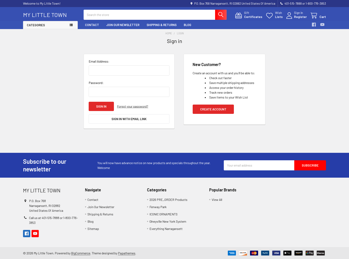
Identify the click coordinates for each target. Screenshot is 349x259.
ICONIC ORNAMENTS (163, 214)
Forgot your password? (132, 106)
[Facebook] (313, 24)
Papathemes (126, 253)
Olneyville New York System (167, 221)
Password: (96, 83)
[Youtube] (322, 24)
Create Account (213, 109)
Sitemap (93, 229)
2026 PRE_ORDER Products (168, 199)
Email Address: (99, 61)
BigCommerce (80, 253)
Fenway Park (158, 207)
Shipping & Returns (162, 25)
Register (300, 17)
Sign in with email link (129, 119)
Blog (187, 25)
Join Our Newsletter (122, 25)
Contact (92, 25)
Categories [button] (36, 25)
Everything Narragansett (166, 229)
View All (217, 199)
